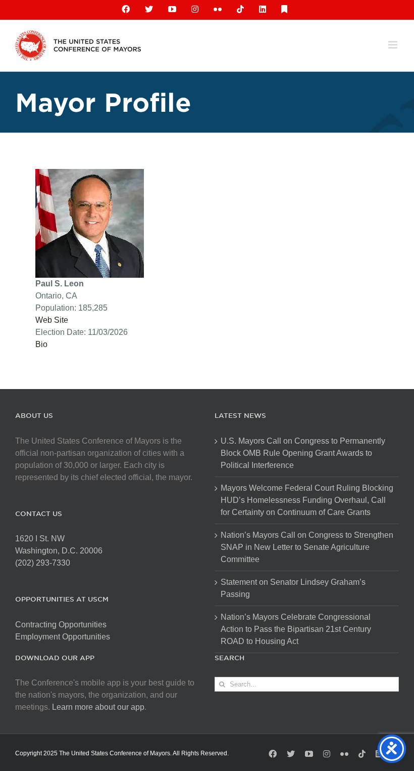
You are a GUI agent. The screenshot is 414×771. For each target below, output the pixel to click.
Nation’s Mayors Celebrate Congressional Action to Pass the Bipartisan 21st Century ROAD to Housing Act (296, 629)
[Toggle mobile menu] (393, 44)
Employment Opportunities (62, 636)
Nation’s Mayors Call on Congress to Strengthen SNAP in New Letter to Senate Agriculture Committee (307, 547)
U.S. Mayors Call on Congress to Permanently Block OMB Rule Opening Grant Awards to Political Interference (303, 453)
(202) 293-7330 (42, 563)
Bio (41, 344)
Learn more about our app (98, 707)
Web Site (51, 320)
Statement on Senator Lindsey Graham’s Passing (293, 588)
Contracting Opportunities (61, 624)
